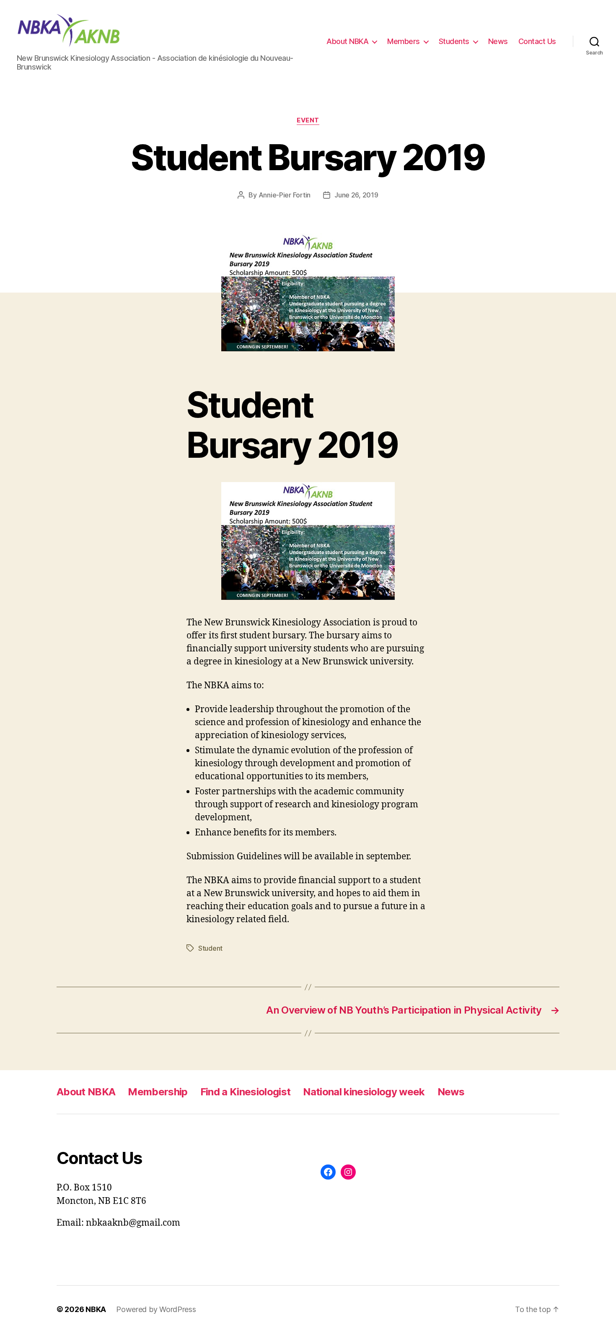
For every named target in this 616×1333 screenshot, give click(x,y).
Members (403, 41)
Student (210, 948)
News (498, 41)
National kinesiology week (363, 1092)
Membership (157, 1092)
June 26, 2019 (356, 195)
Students (454, 41)
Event (308, 120)
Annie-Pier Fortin (285, 195)
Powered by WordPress (156, 1309)
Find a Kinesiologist (245, 1092)
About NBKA (347, 41)
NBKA (95, 1309)
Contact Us (537, 41)
